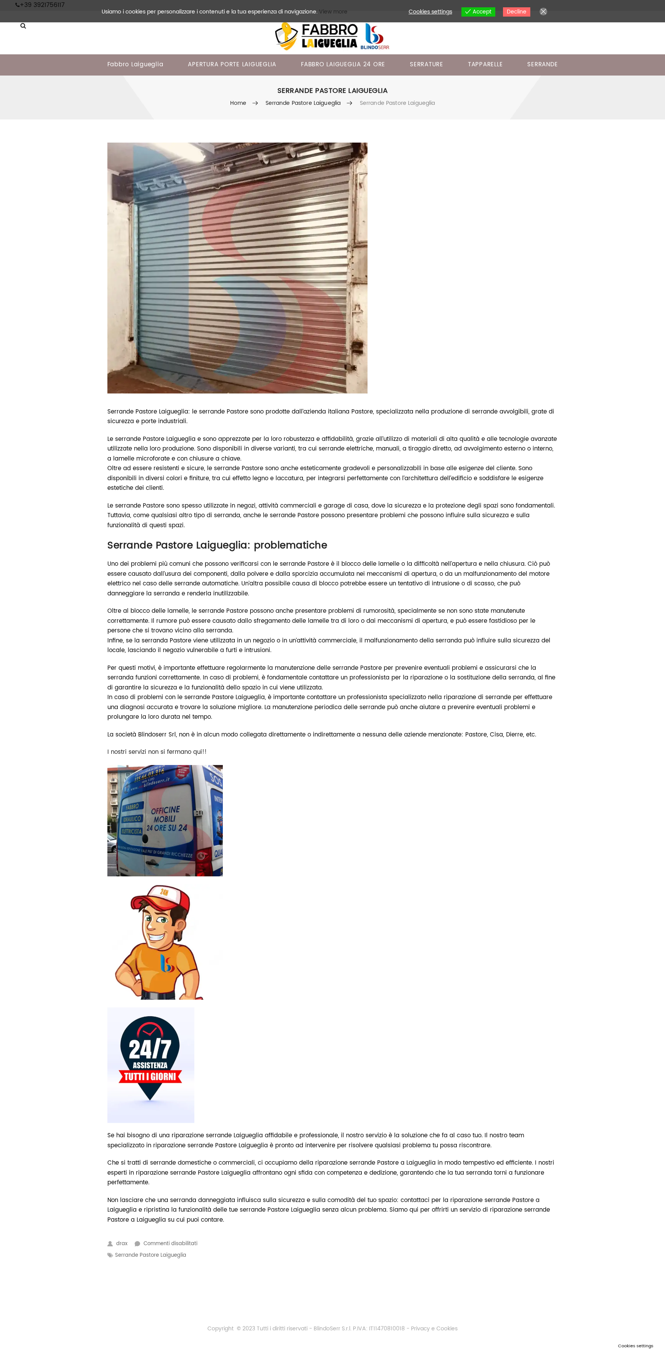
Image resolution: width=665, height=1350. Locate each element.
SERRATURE (426, 64)
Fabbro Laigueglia (135, 64)
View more (333, 11)
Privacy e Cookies (433, 1328)
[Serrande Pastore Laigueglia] (332, 268)
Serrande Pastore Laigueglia (303, 103)
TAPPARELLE (485, 64)
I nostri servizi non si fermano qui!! (157, 752)
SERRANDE (542, 64)
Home (238, 103)
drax (121, 1244)
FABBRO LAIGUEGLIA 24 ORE (343, 64)
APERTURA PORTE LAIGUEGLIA (232, 64)
